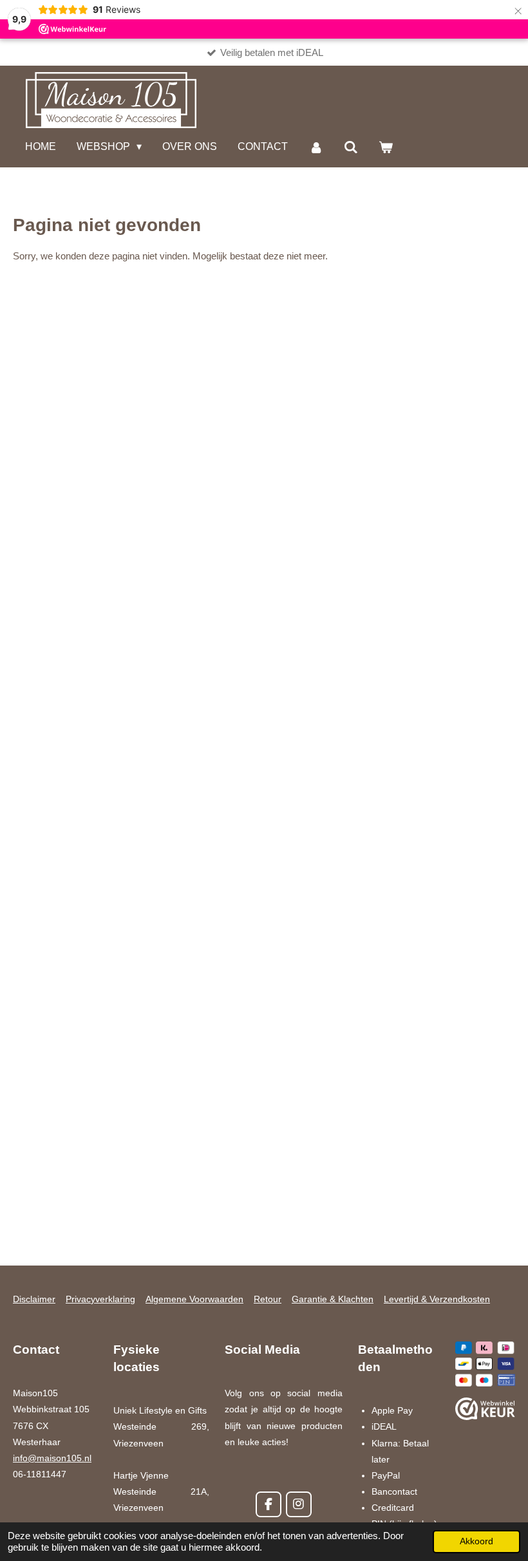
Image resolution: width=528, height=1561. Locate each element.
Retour (267, 1299)
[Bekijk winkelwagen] (386, 148)
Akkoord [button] (476, 1541)
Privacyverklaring (100, 1299)
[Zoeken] (351, 148)
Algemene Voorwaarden (194, 1299)
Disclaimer (34, 1299)
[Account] (315, 148)
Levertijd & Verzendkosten (437, 1299)
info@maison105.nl (52, 1458)
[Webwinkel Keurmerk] (485, 1411)
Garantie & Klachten (332, 1299)
